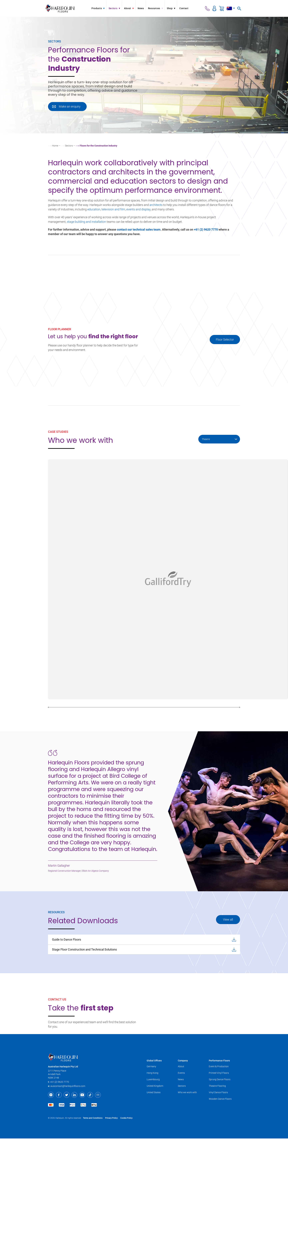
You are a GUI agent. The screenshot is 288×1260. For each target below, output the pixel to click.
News (181, 1079)
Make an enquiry (69, 106)
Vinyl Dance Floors (218, 1092)
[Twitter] (67, 1095)
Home (55, 145)
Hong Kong (152, 1073)
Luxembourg (153, 1079)
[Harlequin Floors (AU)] (59, 8)
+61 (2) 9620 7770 (206, 229)
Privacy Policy (111, 1118)
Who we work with (187, 1092)
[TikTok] (90, 1095)
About (181, 1066)
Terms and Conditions (92, 1118)
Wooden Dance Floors (220, 1099)
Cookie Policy (126, 1118)
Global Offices (154, 1060)
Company (183, 1060)
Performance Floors (219, 1060)
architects (156, 205)
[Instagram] (51, 1095)
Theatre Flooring (217, 1086)
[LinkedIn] (74, 1095)
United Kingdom (155, 1086)
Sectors (69, 145)
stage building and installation (86, 221)
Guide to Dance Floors (66, 939)
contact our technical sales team (138, 229)
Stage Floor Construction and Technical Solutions (84, 949)
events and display (138, 209)
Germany (151, 1066)
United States (153, 1092)
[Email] (98, 1095)
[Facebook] (59, 1095)
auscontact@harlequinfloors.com (67, 1086)
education (93, 209)
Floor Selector (225, 339)
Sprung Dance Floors (219, 1079)
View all (228, 919)
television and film (113, 209)
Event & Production (219, 1066)
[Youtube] (82, 1095)
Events (181, 1073)
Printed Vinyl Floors (219, 1073)
